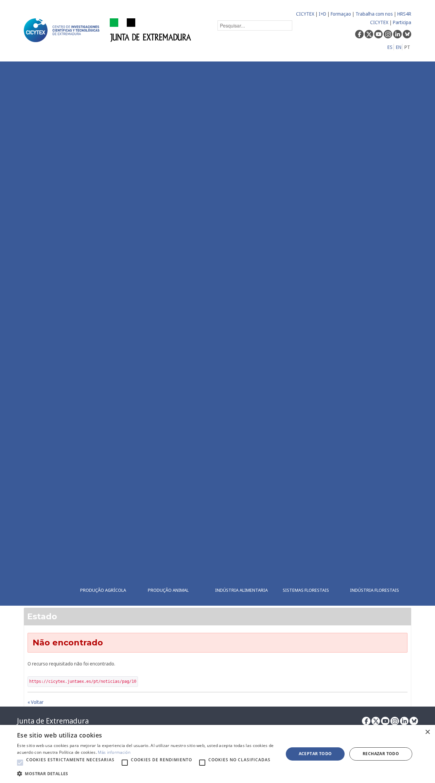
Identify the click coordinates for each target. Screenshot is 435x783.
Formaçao (341, 14)
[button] (20, 762)
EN (398, 47)
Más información (114, 752)
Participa (402, 22)
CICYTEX (305, 14)
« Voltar (36, 702)
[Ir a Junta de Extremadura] (151, 29)
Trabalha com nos (374, 14)
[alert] (217, 754)
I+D (322, 14)
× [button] (427, 732)
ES (390, 47)
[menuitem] (107, 333)
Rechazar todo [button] (381, 754)
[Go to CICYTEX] (63, 30)
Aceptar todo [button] (315, 754)
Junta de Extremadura (53, 721)
